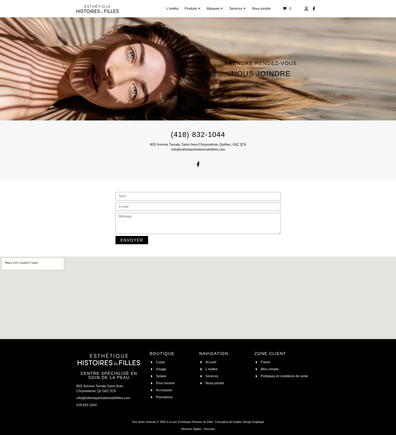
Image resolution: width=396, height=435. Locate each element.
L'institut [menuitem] (172, 8)
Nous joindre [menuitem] (261, 8)
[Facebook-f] (198, 164)
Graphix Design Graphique (248, 421)
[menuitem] (193, 8)
